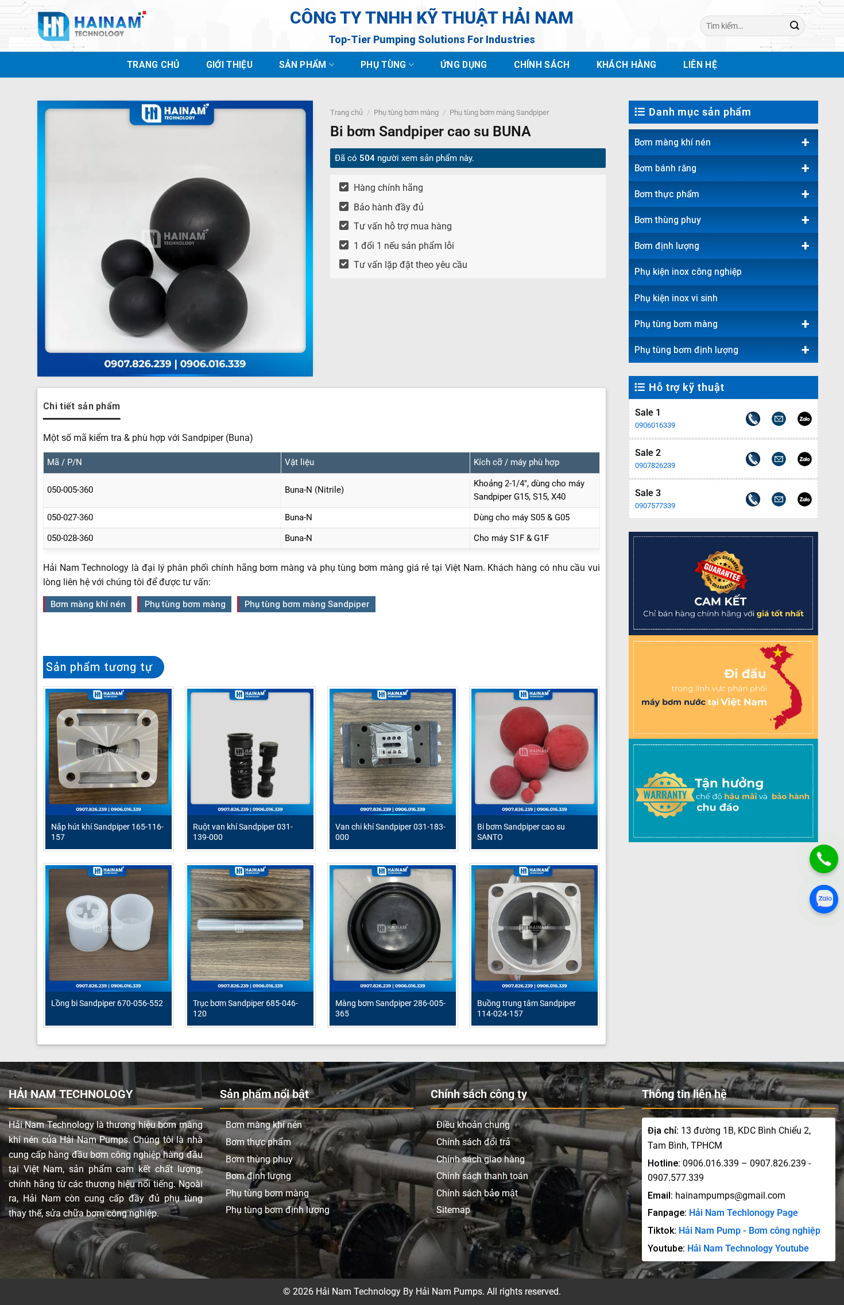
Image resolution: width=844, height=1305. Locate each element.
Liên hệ (700, 64)
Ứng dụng (463, 64)
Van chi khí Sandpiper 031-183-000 (390, 832)
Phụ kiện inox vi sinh (676, 298)
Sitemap (453, 1209)
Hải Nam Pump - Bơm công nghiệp (749, 1230)
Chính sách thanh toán (482, 1175)
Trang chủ (153, 64)
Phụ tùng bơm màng (676, 323)
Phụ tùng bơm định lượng (686, 349)
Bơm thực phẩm (666, 194)
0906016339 (655, 425)
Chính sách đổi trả (473, 1142)
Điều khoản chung (473, 1124)
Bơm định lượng (666, 245)
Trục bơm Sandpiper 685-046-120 (245, 1008)
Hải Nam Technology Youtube (748, 1248)
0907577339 (655, 505)
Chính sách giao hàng (480, 1159)
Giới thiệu (229, 64)
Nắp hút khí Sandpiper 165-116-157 (107, 832)
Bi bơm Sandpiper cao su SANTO (521, 832)
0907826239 (655, 465)
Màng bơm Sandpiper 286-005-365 (390, 1008)
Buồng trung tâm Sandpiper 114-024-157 (526, 1008)
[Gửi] (794, 25)
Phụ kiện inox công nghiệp (688, 271)
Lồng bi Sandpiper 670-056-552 (107, 1003)
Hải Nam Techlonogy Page (743, 1212)
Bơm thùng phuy (667, 219)
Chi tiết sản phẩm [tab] (81, 406)
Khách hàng (627, 64)
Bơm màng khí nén (672, 142)
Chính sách (542, 64)
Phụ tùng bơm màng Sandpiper (499, 112)
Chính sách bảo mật (477, 1193)
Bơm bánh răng (665, 168)
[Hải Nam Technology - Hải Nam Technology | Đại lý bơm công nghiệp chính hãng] (91, 25)
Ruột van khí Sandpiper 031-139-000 (243, 832)
